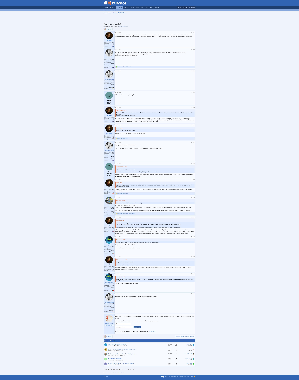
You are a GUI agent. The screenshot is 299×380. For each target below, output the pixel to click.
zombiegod (110, 345)
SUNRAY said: (119, 220)
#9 (194, 179)
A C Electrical (189, 360)
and (126, 67)
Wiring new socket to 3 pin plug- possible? (121, 363)
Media (157, 7)
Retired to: (111, 251)
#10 (194, 197)
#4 (194, 92)
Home (106, 7)
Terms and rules (174, 376)
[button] (153, 7)
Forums (119, 7)
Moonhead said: (120, 200)
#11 (194, 217)
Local (132, 7)
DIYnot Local (152, 331)
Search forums (113, 10)
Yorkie (109, 360)
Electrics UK (122, 345)
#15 (194, 294)
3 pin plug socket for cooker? (117, 344)
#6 (194, 125)
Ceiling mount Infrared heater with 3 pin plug (122, 354)
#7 (194, 142)
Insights (126, 7)
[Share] (192, 32)
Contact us (167, 376)
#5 (194, 107)
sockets (126, 26)
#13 (194, 256)
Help (188, 376)
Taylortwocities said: (121, 110)
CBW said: (118, 128)
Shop (137, 7)
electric (121, 26)
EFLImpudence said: (121, 259)
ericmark (190, 350)
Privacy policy (182, 376)
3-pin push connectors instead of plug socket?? (122, 349)
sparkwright (189, 364)
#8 (194, 163)
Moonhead (107, 26)
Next (109, 29)
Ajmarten (110, 365)
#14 (194, 274)
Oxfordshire (111, 66)
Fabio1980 (110, 350)
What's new (149, 7)
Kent (113, 212)
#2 (194, 49)
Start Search (137, 327)
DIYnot (106, 376)
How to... (112, 7)
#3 (194, 71)
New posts (106, 10)
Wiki (142, 7)
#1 (194, 32)
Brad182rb (110, 355)
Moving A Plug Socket (114, 358)
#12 (194, 236)
